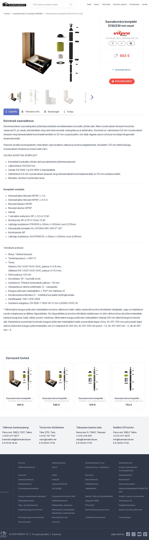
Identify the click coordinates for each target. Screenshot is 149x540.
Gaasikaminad (125, 475)
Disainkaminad (125, 463)
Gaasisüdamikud (25, 479)
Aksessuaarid (24, 522)
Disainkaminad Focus (94, 463)
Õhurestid (89, 505)
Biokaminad (124, 479)
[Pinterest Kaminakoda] (145, 534)
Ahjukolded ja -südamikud (97, 467)
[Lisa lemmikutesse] (113, 43)
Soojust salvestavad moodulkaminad (128, 469)
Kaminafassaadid (127, 484)
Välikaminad (90, 488)
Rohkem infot (123, 70)
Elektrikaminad (24, 484)
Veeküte (55, 479)
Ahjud (54, 467)
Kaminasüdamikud (26, 467)
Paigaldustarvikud (127, 505)
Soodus (96, 4)
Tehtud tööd (106, 4)
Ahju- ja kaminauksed (28, 505)
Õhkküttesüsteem (26, 500)
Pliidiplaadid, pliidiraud (62, 505)
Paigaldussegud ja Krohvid (30, 509)
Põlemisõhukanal (59, 500)
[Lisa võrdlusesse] (122, 43)
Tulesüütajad (125, 517)
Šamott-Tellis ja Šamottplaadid (99, 496)
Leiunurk (56, 522)
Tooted (89, 4)
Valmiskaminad (58, 463)
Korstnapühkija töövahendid (31, 517)
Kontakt (145, 4)
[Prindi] (131, 43)
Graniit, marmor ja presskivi (131, 496)
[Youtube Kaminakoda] (139, 534)
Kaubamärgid (134, 4)
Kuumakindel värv (60, 517)
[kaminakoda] (14, 4)
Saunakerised (91, 479)
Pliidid (54, 475)
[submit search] (70, 4)
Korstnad (89, 475)
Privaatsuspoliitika (40, 534)
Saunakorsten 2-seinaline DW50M (27, 14)
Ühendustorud (125, 500)
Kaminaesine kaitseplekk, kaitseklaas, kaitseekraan (63, 511)
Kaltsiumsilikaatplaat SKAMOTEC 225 (133, 490)
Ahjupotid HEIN (92, 500)
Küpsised (56, 534)
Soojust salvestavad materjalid (32, 496)
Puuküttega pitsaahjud (28, 488)
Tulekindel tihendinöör (95, 517)
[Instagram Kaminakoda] (134, 534)
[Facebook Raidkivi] (128, 534)
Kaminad (22, 475)
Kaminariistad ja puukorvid (97, 509)
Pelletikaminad (91, 484)
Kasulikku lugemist (120, 4)
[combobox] (52, 4)
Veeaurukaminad (59, 484)
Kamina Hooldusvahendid (130, 509)
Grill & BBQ (57, 488)
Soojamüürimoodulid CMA (63, 496)
